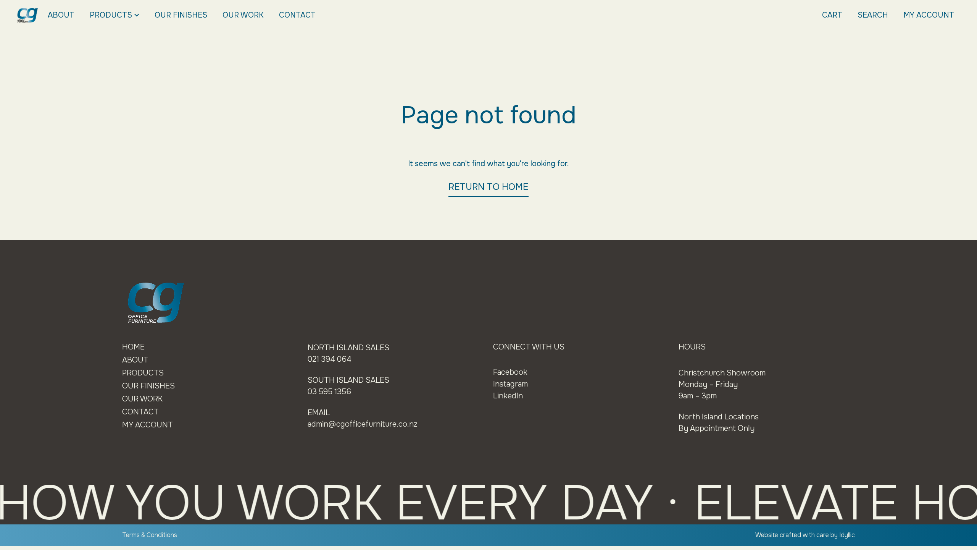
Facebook (510, 372)
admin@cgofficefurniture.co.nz (363, 424)
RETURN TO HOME (488, 186)
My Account (928, 15)
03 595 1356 (329, 391)
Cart (832, 15)
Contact (297, 15)
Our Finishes (181, 15)
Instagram (510, 384)
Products (111, 15)
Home (133, 347)
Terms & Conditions (149, 535)
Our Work (243, 15)
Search (873, 15)
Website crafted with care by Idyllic (805, 535)
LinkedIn (508, 396)
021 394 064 (329, 359)
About (61, 15)
